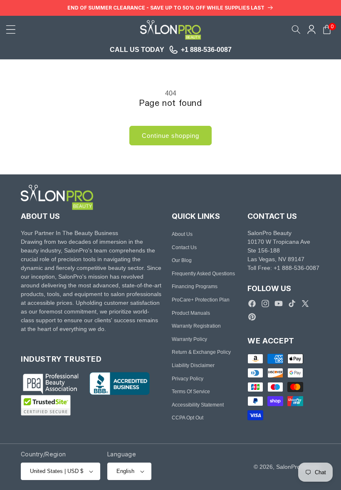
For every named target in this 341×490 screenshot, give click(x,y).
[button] (10, 29)
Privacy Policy (187, 379)
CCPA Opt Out (187, 418)
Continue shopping (170, 135)
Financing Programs (194, 286)
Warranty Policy (189, 339)
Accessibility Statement (198, 405)
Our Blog (182, 260)
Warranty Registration (196, 326)
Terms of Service (191, 391)
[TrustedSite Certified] (46, 405)
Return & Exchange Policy (201, 352)
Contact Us (184, 247)
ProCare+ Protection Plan (201, 300)
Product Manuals (191, 313)
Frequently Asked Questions (203, 274)
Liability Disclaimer (193, 365)
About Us (182, 234)
